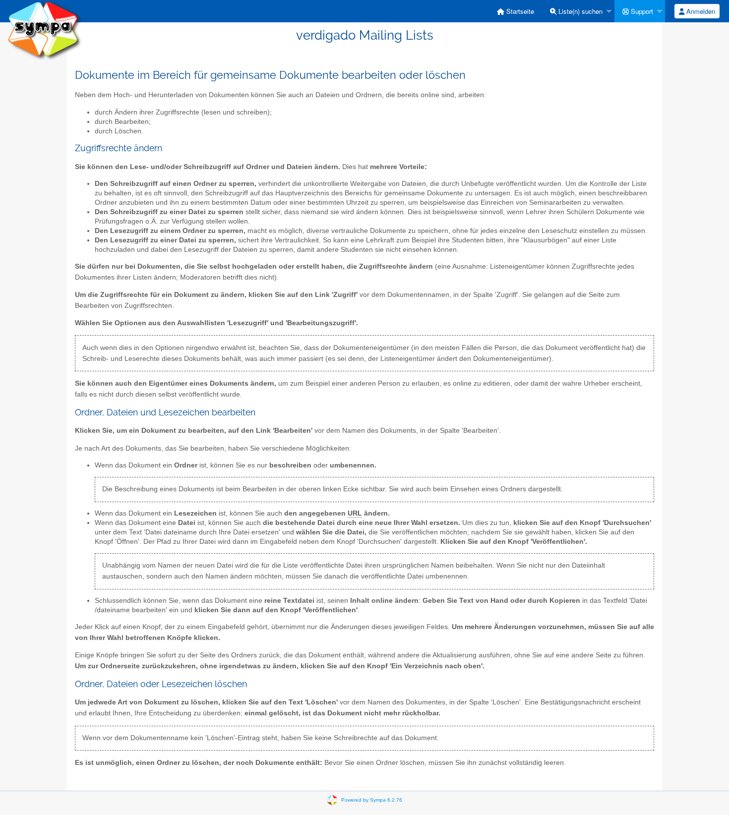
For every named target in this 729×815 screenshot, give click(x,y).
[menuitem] (515, 11)
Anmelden (699, 11)
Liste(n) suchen (579, 11)
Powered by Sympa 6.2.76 (371, 800)
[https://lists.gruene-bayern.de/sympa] (44, 29)
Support (641, 11)
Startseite (519, 11)
